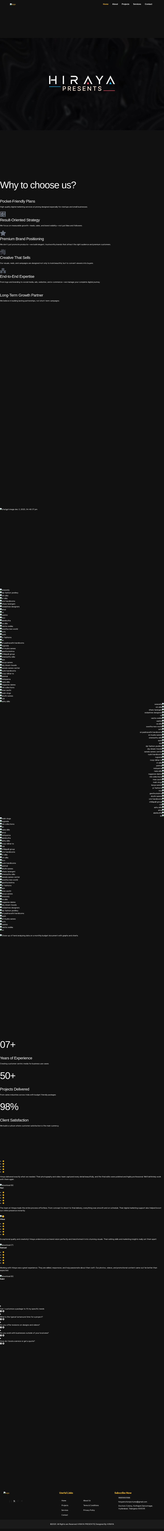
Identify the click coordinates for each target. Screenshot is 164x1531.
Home (105, 4)
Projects (125, 4)
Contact (148, 4)
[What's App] (18, 1501)
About (115, 4)
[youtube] (9, 1501)
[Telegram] (22, 1501)
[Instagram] (11, 1501)
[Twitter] (14, 1501)
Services (137, 4)
